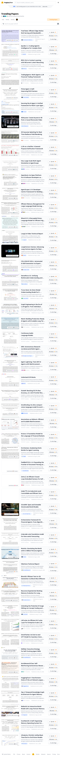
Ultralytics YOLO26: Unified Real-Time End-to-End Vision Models (32, 736)
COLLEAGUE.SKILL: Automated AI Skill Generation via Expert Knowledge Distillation (31, 262)
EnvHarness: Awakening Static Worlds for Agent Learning (31, 449)
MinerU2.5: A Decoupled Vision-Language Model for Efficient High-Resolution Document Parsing (33, 219)
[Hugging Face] (33, 754)
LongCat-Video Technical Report (32, 234)
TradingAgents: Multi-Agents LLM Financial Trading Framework (32, 76)
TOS (14, 754)
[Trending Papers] (17, 19)
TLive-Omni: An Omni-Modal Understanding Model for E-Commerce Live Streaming (30, 291)
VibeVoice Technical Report (30, 564)
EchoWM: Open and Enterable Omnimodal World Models (31, 506)
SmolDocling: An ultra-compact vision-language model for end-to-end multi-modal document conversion (32, 406)
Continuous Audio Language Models (27, 334)
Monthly (13, 19)
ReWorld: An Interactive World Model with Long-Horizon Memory (32, 707)
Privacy (18, 754)
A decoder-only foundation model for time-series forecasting (32, 535)
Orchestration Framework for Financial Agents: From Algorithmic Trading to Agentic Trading (33, 521)
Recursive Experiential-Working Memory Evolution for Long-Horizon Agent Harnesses (31, 592)
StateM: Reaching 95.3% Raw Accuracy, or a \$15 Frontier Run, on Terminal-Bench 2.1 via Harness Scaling (33, 392)
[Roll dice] (58, 24)
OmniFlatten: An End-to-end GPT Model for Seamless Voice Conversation (31, 636)
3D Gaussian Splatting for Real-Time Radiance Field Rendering (31, 133)
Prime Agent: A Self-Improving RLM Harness (29, 90)
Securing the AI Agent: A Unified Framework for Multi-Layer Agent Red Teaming (32, 104)
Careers (28, 754)
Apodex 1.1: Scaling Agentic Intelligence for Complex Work (31, 47)
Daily (3, 19)
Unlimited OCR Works (28, 377)
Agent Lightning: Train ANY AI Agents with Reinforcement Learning (31, 363)
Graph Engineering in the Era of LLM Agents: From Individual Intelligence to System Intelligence (33, 305)
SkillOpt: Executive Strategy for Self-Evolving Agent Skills (31, 650)
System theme (7, 754)
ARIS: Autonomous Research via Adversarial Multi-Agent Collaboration (30, 348)
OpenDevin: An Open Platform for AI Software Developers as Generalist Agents (31, 176)
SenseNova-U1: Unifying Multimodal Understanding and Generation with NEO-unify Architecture (31, 277)
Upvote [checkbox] (53, 32)
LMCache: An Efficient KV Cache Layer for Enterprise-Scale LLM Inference (31, 621)
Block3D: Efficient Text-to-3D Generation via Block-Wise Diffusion (33, 577)
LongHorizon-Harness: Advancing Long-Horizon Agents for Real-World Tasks (32, 248)
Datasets (43, 754)
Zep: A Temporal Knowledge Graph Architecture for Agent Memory (32, 693)
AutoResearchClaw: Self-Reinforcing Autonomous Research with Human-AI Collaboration (33, 664)
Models (37, 754)
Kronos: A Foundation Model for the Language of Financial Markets (33, 435)
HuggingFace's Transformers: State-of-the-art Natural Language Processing (33, 679)
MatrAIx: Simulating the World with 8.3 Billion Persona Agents (31, 549)
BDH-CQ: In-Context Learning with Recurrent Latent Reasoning (32, 61)
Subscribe (44, 6)
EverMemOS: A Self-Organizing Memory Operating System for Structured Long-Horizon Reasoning (31, 722)
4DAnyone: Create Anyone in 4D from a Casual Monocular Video (31, 119)
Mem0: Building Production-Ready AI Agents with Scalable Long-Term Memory (33, 320)
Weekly (7, 19)
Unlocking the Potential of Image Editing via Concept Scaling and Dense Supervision (32, 607)
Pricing (54, 754)
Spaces (49, 754)
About (23, 754)
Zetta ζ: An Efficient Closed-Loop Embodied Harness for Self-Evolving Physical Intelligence (32, 478)
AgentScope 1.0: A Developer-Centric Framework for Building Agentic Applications (31, 191)
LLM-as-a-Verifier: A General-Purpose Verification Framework (32, 147)
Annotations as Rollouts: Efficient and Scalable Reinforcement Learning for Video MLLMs (32, 420)
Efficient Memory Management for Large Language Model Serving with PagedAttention (32, 205)
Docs (58, 754)
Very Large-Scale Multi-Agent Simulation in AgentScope (31, 162)
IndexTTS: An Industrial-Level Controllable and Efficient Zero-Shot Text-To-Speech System (31, 492)
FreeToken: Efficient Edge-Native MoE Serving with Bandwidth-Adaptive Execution (32, 32)
